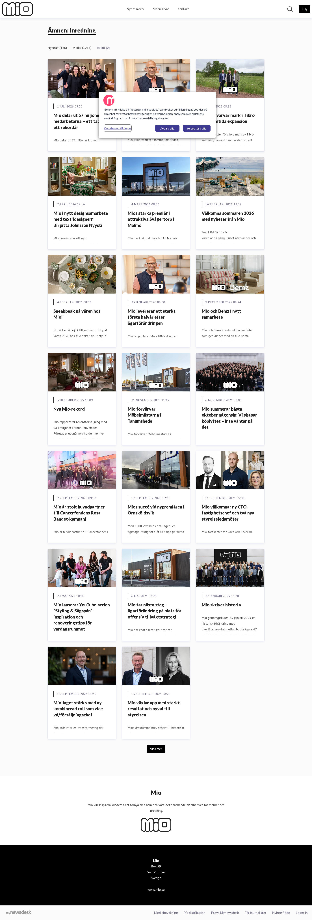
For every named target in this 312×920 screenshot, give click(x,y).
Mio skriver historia (221, 604)
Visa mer (156, 749)
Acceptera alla (196, 128)
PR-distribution (194, 913)
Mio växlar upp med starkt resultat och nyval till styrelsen (154, 708)
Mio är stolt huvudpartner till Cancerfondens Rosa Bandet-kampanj (79, 513)
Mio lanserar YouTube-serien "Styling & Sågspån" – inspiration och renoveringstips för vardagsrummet (81, 617)
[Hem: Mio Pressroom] (17, 9)
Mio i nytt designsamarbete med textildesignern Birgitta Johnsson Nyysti (80, 219)
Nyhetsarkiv (135, 9)
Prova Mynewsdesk (225, 913)
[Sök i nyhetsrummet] (290, 9)
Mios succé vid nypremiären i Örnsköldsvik (156, 510)
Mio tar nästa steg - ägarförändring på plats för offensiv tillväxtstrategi (154, 610)
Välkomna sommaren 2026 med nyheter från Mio (228, 216)
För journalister (255, 913)
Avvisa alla (167, 128)
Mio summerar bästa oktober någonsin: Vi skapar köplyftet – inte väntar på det (229, 418)
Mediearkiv (161, 9)
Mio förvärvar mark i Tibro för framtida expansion (228, 118)
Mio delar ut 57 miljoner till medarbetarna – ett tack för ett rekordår (81, 121)
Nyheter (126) (57, 48)
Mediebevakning (166, 913)
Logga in (302, 913)
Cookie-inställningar (117, 128)
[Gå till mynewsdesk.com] (18, 913)
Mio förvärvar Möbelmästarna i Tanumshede (144, 415)
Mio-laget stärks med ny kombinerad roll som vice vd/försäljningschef (78, 708)
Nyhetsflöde (281, 913)
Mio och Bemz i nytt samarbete (221, 314)
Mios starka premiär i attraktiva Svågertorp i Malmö (151, 219)
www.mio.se (156, 889)
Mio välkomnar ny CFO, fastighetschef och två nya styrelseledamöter (228, 513)
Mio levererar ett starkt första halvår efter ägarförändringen (152, 317)
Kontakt (183, 9)
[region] (157, 115)
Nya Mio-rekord (69, 408)
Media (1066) (82, 48)
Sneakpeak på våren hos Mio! (76, 314)
